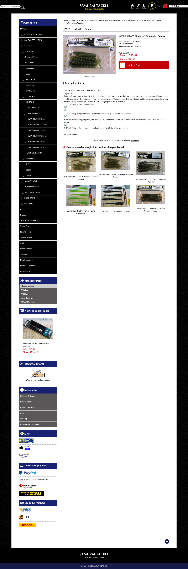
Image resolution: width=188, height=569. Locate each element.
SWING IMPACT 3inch (132, 20)
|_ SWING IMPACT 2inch (33, 119)
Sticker (23, 243)
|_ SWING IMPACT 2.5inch (33, 125)
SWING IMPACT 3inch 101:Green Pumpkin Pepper (116, 175)
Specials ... (24, 254)
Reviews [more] (34, 363)
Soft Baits (82, 20)
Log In (138, 4)
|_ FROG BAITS (27, 198)
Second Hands (26, 237)
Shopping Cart (152, 4)
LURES (73, 20)
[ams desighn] (38, 298)
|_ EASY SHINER (29, 108)
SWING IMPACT (115, 20)
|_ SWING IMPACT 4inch (33, 142)
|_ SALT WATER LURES (31, 40)
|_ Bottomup (27, 68)
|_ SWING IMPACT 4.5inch (33, 147)
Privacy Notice (26, 402)
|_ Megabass (27, 159)
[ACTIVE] (38, 294)
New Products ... (26, 260)
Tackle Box (24, 226)
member (144, 4)
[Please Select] (38, 286)
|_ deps (25, 74)
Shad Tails (92, 20)
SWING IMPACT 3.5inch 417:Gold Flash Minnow (151, 180)
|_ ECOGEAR (27, 80)
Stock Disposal (26, 249)
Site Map (23, 419)
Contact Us (24, 413)
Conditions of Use (27, 407)
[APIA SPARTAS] (38, 302)
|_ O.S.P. (25, 164)
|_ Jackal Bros (27, 97)
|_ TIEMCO (26, 175)
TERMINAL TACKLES (29, 221)
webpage (135, 141)
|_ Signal (25, 170)
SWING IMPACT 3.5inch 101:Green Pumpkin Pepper (151, 210)
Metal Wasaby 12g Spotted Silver (36, 343)
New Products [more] (37, 310)
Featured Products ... (28, 266)
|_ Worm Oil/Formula (30, 192)
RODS (22, 209)
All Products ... (26, 271)
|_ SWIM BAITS (27, 51)
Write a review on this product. (38, 380)
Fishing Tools (25, 232)
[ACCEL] (38, 290)
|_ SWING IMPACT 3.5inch (33, 136)
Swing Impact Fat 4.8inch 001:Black (116, 212)
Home (132, 4)
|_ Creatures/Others (29, 187)
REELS (23, 215)
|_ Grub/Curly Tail (28, 181)
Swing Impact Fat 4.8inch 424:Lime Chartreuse (81, 212)
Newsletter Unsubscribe (29, 424)
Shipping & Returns (28, 396)
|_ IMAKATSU (27, 91)
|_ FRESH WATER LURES (31, 34)
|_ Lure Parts (26, 204)
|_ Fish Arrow (27, 85)
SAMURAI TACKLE (100, 566)
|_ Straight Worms (28, 57)
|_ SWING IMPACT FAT (31, 153)
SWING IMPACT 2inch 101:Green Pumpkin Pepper (81, 178)
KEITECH (103, 20)
